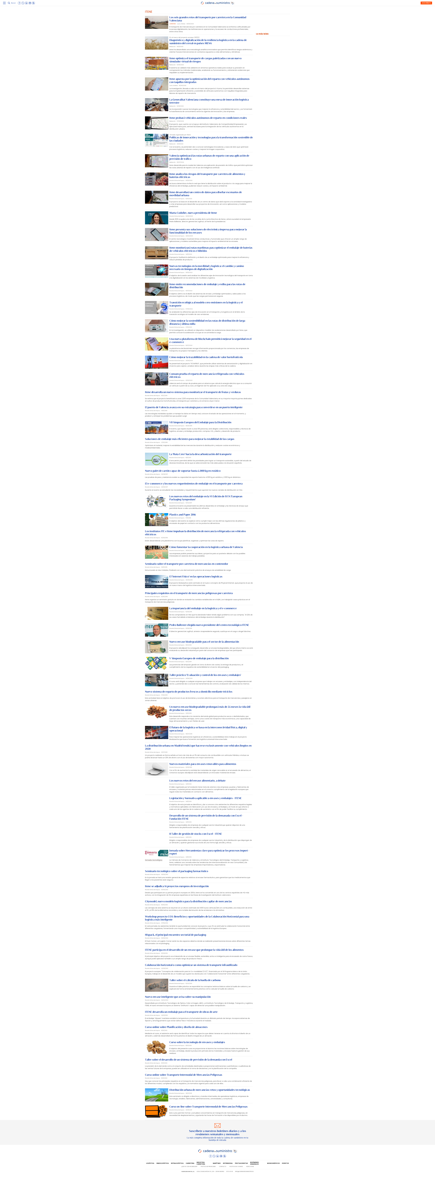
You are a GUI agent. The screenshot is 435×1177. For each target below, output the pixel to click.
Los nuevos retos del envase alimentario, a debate (197, 780)
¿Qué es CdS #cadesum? (189, 1166)
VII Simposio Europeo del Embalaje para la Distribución (200, 422)
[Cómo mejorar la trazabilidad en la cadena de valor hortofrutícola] (156, 362)
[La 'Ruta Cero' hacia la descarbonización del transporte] (156, 459)
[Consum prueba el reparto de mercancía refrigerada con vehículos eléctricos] (156, 378)
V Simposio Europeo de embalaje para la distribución (199, 658)
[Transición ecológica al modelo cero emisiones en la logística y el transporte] (156, 307)
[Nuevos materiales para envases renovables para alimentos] (156, 768)
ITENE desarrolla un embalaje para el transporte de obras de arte (181, 1012)
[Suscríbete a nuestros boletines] (217, 1132)
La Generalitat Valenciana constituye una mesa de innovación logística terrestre (209, 101)
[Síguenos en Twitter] (23, 3)
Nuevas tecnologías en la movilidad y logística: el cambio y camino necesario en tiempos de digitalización (206, 267)
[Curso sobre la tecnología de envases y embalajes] (156, 1047)
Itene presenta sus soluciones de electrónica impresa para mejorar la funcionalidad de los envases (208, 231)
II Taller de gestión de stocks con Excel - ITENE (195, 833)
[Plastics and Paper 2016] (156, 519)
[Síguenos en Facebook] (19, 3)
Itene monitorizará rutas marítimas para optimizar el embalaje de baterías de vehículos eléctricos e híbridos (210, 249)
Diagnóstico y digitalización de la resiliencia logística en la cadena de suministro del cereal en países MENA (208, 41)
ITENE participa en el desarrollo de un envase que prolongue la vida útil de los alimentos (194, 950)
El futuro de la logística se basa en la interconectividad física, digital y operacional (208, 729)
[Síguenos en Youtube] (30, 3)
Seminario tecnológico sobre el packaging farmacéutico (176, 871)
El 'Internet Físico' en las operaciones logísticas (195, 576)
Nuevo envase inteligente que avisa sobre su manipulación (178, 996)
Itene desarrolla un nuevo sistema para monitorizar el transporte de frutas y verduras (193, 392)
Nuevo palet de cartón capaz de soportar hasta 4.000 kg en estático (183, 470)
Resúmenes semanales (254, 1163)
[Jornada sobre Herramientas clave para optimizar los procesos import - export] (156, 855)
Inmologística (162, 1163)
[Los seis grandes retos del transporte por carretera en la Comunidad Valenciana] (156, 22)
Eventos (285, 1163)
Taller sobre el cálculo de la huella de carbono (195, 980)
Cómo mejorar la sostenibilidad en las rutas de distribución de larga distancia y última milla (207, 322)
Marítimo (217, 1163)
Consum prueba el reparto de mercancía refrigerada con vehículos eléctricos (206, 375)
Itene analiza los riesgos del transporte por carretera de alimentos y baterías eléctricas (207, 175)
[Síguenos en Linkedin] (26, 3)
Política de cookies (236, 1166)
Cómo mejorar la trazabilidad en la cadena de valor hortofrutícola (206, 357)
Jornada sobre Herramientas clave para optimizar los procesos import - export (209, 852)
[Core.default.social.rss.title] (33, 3)
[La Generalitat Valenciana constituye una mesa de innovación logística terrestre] (156, 104)
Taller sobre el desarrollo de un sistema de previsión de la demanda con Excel (188, 1059)
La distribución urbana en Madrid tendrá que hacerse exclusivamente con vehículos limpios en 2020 (198, 747)
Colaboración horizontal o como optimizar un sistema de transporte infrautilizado (191, 965)
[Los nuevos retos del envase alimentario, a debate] (156, 785)
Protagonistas (241, 1163)
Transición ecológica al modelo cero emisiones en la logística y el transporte (206, 304)
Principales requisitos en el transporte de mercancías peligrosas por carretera (189, 593)
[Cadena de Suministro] (217, 1152)
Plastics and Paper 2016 (182, 514)
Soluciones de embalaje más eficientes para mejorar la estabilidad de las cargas (189, 439)
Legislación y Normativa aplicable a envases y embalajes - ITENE (205, 798)
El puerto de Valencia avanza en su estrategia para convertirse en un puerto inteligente (194, 407)
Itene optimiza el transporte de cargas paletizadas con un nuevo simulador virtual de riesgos (205, 60)
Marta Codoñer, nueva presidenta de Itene (193, 213)
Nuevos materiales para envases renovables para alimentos (202, 764)
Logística (150, 1163)
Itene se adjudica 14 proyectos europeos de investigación (177, 886)
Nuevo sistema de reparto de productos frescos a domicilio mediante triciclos (188, 691)
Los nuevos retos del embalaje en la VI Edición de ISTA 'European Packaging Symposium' (205, 498)
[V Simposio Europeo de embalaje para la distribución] (156, 663)
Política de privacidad (208, 1166)
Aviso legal (250, 1166)
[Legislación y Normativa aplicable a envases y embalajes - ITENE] (156, 803)
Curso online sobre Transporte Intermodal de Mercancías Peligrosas (183, 1074)
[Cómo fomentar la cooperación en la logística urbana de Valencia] (156, 552)
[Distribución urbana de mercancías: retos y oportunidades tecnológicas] (156, 1094)
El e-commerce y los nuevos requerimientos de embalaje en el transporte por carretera (194, 483)
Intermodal (228, 1163)
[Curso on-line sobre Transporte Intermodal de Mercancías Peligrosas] (156, 1111)
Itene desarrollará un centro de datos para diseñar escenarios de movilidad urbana (205, 194)
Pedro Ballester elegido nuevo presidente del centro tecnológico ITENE (209, 625)
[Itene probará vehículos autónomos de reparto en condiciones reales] (156, 122)
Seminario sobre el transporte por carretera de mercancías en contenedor (186, 564)
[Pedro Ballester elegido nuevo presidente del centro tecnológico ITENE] (156, 629)
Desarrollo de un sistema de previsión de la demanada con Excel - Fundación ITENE (206, 817)
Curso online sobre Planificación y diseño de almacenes (176, 1027)
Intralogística (177, 1163)
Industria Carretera (201, 1163)
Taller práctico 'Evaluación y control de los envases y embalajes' (205, 675)
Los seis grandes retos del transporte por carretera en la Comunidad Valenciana (207, 19)
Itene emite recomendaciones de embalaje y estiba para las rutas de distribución (207, 286)
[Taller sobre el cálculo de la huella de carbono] (156, 985)
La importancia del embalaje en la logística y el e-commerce (203, 608)
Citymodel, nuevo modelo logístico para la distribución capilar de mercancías (188, 901)
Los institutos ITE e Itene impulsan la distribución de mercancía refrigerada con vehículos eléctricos (195, 533)
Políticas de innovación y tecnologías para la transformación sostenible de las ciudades (211, 139)
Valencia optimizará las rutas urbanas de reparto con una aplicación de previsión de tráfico (209, 157)
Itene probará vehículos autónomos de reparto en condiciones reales (208, 118)
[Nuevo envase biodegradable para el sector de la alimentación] (156, 646)
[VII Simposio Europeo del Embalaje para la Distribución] (156, 427)
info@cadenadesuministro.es (244, 1171)
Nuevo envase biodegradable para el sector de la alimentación (204, 641)
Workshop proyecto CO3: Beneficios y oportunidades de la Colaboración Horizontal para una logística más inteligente (197, 918)
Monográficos (273, 1163)
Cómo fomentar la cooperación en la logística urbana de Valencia (206, 547)
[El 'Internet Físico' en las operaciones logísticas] (156, 581)
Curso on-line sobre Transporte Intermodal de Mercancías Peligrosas (208, 1106)
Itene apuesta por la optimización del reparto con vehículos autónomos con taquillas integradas (209, 80)
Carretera (190, 1163)
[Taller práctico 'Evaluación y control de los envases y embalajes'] (156, 680)
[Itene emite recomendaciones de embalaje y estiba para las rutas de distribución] (156, 289)
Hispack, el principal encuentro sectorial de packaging (175, 934)
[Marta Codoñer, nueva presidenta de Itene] (156, 217)
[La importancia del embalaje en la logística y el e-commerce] (156, 613)
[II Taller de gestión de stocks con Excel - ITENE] (156, 838)
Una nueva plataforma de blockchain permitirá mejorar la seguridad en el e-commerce (210, 340)
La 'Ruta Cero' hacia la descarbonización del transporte (200, 454)
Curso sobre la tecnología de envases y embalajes (197, 1042)
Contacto (222, 1166)
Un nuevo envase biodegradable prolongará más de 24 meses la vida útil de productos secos (209, 708)
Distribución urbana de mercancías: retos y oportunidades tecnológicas (209, 1090)
